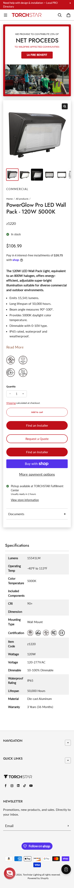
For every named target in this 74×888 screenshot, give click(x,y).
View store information (25, 500)
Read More (15, 347)
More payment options (37, 474)
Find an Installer (37, 425)
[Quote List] (66, 869)
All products (22, 198)
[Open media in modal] (65, 106)
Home (9, 198)
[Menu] (5, 15)
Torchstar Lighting (32, 874)
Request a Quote (37, 439)
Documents (16, 514)
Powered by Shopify (38, 878)
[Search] (59, 15)
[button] (9, 873)
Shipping (11, 402)
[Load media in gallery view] (12, 175)
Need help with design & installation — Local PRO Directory (30, 4)
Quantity (11, 386)
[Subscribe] (68, 826)
